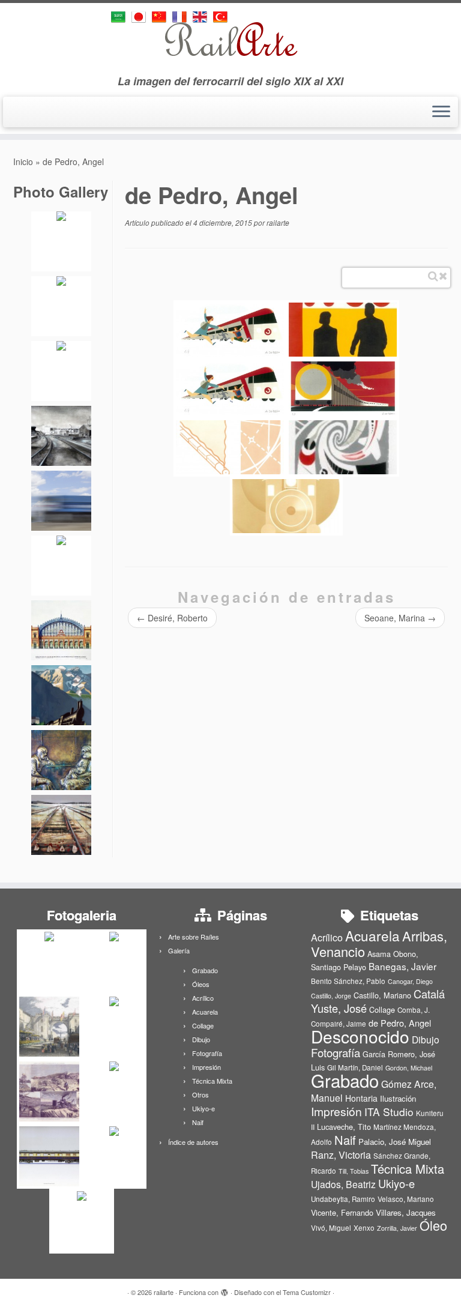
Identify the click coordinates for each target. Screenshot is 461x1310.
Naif (197, 1122)
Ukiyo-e (203, 1108)
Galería (179, 950)
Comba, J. (413, 1010)
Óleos (200, 984)
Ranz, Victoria (341, 1155)
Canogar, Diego (410, 981)
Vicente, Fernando (342, 1212)
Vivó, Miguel (331, 1228)
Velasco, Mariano (406, 1199)
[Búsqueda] (433, 276)
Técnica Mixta (212, 1080)
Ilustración (398, 1098)
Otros (200, 1094)
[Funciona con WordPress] (224, 1289)
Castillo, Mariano (382, 995)
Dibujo (201, 1039)
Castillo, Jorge (331, 995)
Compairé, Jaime (338, 1023)
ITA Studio (389, 1111)
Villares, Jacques (406, 1212)
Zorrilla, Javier (397, 1228)
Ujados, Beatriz (343, 1184)
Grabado (205, 970)
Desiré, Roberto (172, 618)
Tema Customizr (307, 1292)
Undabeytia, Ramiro (343, 1199)
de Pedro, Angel (400, 1022)
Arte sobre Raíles (193, 936)
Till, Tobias (354, 1171)
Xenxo (364, 1228)
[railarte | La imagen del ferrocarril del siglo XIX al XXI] (230, 39)
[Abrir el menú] (441, 112)
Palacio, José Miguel (394, 1141)
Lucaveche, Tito (344, 1126)
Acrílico (203, 998)
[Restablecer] (443, 276)
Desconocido (360, 1036)
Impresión (206, 1067)
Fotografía (207, 1053)
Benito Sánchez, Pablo (348, 981)
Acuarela (205, 1011)
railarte (278, 222)
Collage (203, 1025)
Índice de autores (193, 1142)
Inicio (23, 161)
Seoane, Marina (400, 618)
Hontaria (361, 1098)
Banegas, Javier (402, 966)
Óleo (433, 1225)
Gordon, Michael (408, 1067)
